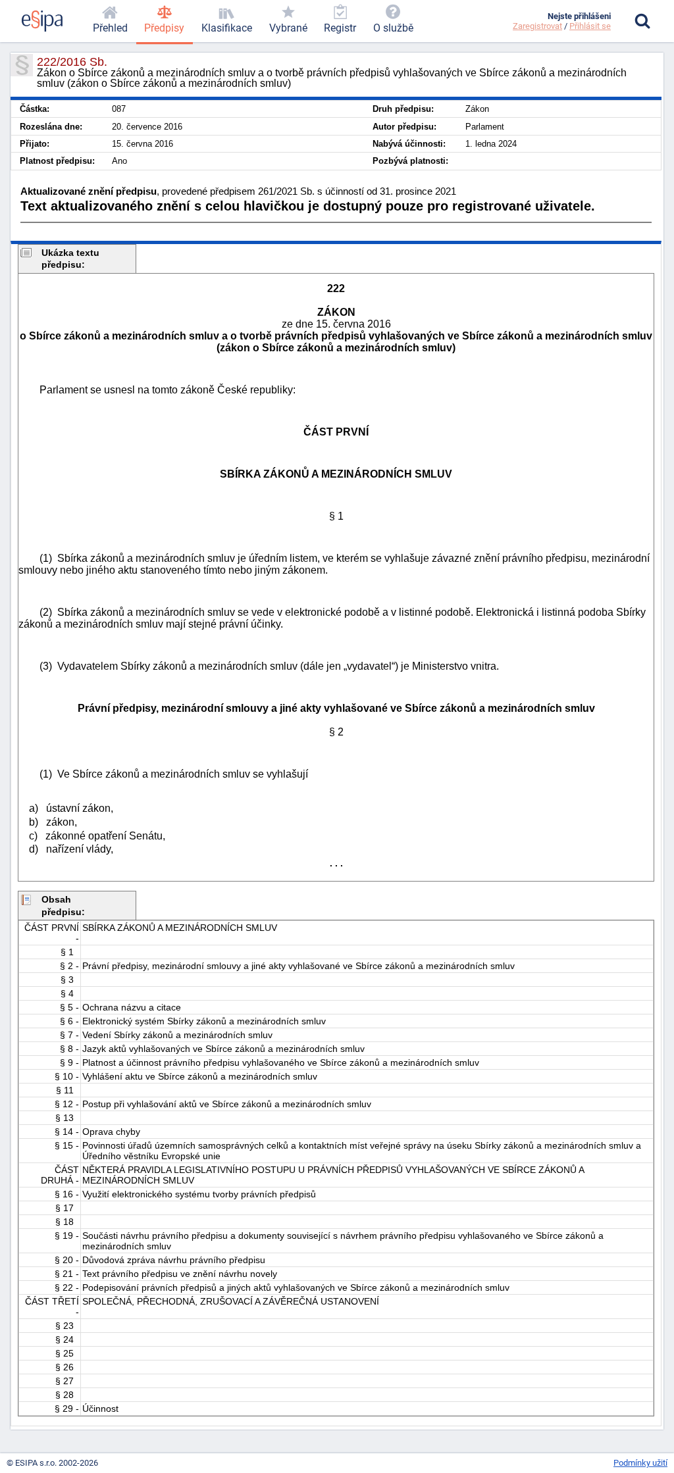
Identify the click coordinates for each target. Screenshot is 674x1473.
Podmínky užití (640, 1463)
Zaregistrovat (537, 26)
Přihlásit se (590, 26)
